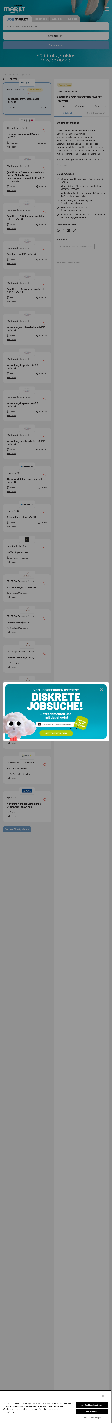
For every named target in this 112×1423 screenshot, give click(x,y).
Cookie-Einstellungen (92, 1418)
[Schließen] (102, 1396)
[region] (55, 1406)
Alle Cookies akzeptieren (91, 1405)
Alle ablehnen (92, 1411)
